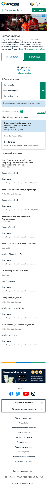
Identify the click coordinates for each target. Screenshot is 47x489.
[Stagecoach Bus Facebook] (11, 394)
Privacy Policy (24, 423)
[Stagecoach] (10, 4)
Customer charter (23, 442)
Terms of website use (23, 418)
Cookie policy (23, 452)
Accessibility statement (23, 447)
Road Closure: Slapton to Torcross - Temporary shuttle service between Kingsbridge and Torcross (17, 162)
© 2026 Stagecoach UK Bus (22, 483)
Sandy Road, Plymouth (12, 298)
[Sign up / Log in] (32, 4)
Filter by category (10, 90)
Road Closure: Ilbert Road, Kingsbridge (19, 189)
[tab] (12, 57)
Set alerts (41, 112)
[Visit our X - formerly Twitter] (18, 394)
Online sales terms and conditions (23, 428)
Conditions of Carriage (23, 437)
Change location (24, 73)
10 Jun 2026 (6, 248)
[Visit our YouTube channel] (26, 394)
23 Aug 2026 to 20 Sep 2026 (11, 302)
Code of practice (23, 432)
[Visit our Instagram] (33, 394)
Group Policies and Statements (23, 456)
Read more (9, 142)
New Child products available (15, 271)
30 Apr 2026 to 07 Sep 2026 (11, 194)
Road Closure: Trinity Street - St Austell (19, 244)
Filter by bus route (10, 96)
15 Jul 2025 (5, 275)
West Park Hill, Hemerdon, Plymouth (18, 325)
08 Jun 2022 (6, 221)
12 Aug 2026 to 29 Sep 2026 (13, 130)
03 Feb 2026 (6, 167)
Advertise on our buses (23, 461)
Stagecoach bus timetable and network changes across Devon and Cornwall (18, 125)
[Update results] (21, 111)
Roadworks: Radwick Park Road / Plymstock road (16, 217)
